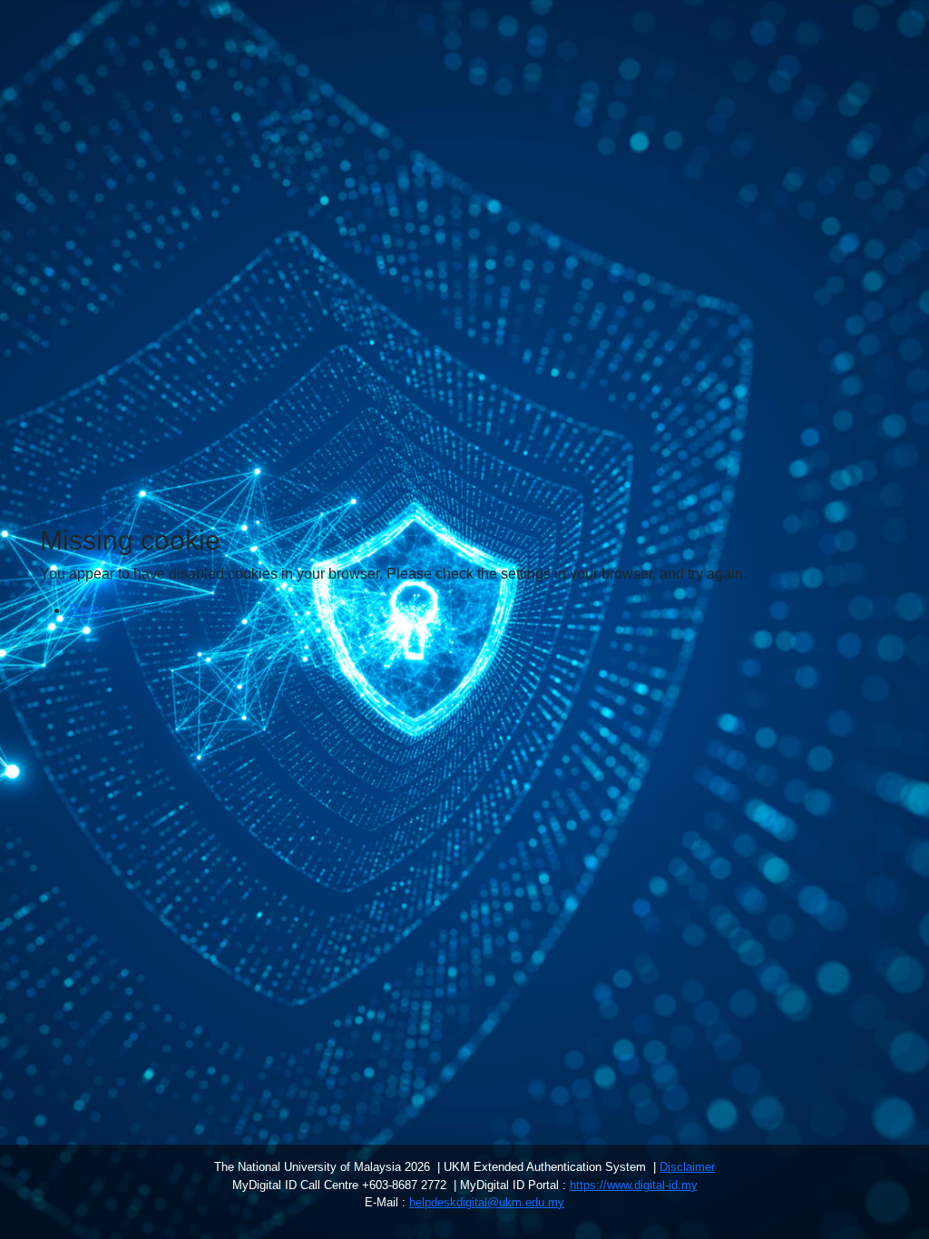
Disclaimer (687, 1167)
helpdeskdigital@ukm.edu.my (486, 1202)
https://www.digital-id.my (634, 1185)
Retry (86, 610)
